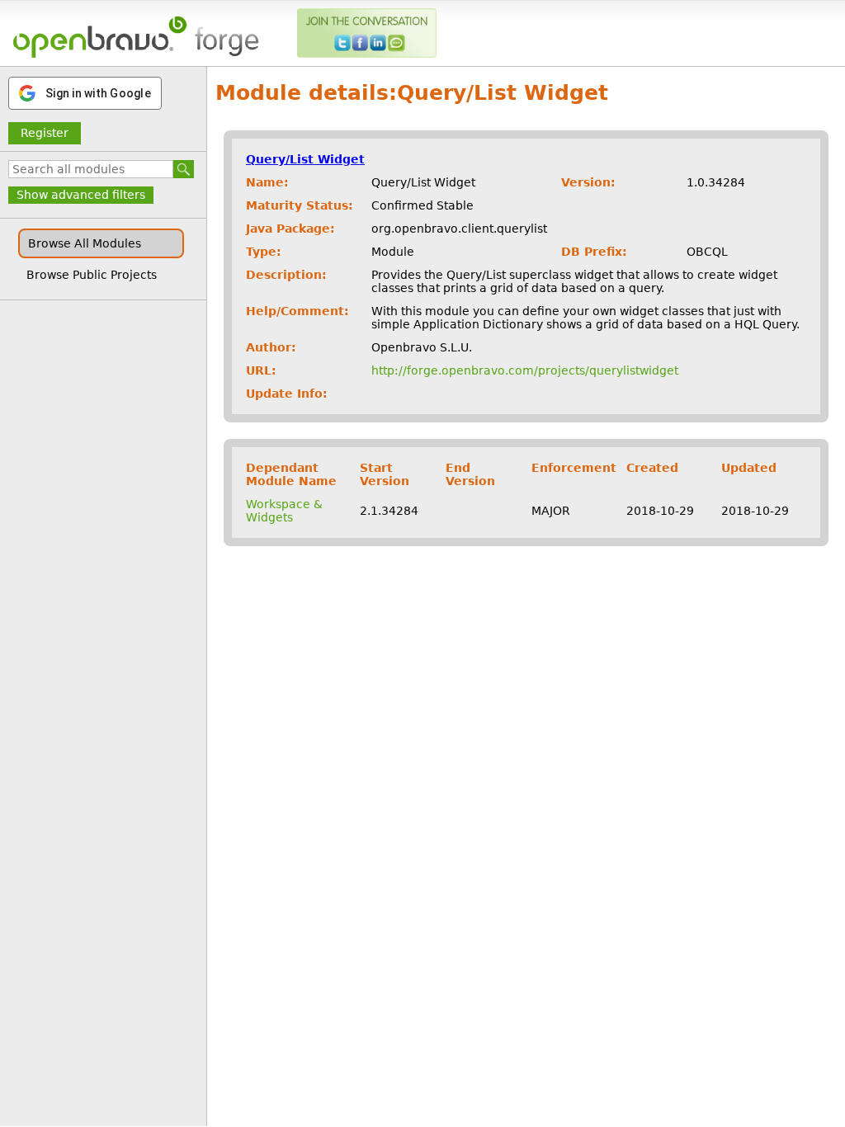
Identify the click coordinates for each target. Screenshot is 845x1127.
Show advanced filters (81, 194)
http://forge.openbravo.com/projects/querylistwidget (524, 370)
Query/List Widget (305, 159)
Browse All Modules (84, 243)
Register (44, 132)
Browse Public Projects (91, 274)
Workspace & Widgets (284, 510)
